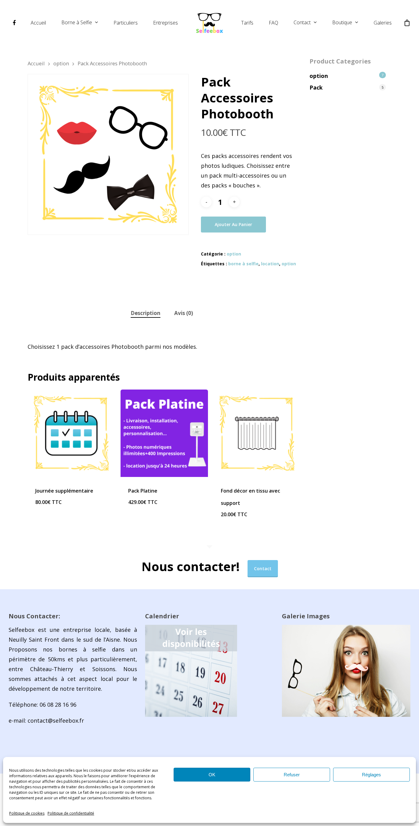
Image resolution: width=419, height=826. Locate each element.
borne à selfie (243, 264)
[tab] (146, 313)
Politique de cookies (26, 813)
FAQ (273, 22)
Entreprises (165, 22)
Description (145, 313)
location (270, 264)
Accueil (38, 22)
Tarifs (247, 22)
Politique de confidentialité (71, 813)
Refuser (292, 774)
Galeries (383, 22)
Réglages (371, 774)
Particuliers (125, 22)
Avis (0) (183, 313)
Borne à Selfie (76, 22)
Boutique (342, 22)
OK (212, 774)
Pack (316, 87)
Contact (302, 22)
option (61, 63)
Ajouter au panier (233, 224)
